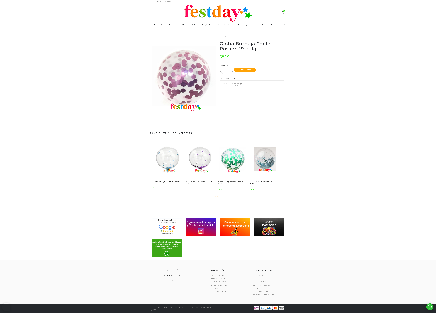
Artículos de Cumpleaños (202, 25)
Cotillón (183, 25)
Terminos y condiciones (218, 285)
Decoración (158, 25)
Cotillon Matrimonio (218, 291)
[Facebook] (236, 84)
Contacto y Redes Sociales (218, 282)
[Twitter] (241, 84)
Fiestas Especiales (225, 25)
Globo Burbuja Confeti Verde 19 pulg (230, 182)
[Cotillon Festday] (167, 227)
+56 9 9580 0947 (174, 275)
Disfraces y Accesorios (247, 25)
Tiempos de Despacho (218, 275)
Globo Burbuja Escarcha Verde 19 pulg (263, 182)
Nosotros (218, 288)
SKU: (222, 65)
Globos (172, 25)
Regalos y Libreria (269, 25)
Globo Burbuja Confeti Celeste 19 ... (167, 182)
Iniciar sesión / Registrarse (162, 2)
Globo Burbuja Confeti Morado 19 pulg (199, 182)
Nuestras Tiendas (218, 278)
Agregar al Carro (245, 70)
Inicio (222, 37)
